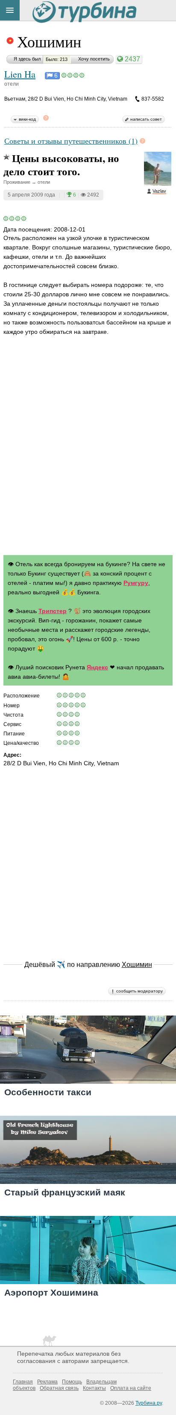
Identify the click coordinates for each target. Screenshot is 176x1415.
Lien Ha (19, 73)
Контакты (94, 1388)
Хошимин (49, 41)
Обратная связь (59, 1388)
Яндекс (97, 667)
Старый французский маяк (64, 1192)
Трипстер (52, 611)
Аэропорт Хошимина (51, 1292)
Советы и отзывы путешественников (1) (71, 141)
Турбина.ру (148, 1403)
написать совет (146, 119)
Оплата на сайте (130, 1388)
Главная (23, 1382)
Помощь (72, 1382)
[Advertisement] (88, 453)
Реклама (47, 1382)
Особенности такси (47, 1092)
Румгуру (135, 582)
